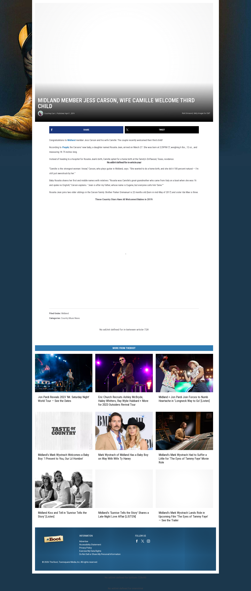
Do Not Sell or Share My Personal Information (100, 554)
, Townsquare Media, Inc (69, 562)
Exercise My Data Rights (90, 551)
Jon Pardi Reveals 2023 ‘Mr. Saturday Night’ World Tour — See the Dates (63, 399)
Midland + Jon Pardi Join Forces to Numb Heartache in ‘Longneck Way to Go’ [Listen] (184, 399)
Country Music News (70, 318)
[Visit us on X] (144, 541)
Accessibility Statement (90, 544)
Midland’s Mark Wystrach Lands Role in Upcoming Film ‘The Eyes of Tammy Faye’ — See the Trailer (183, 516)
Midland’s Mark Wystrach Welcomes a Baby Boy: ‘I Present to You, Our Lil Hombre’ (63, 456)
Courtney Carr (49, 113)
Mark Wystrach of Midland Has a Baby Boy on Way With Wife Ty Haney (123, 456)
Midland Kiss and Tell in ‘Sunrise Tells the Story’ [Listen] (62, 514)
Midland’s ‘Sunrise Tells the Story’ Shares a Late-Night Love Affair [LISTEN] (123, 514)
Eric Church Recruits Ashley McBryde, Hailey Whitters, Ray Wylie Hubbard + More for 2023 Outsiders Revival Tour (123, 400)
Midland (71, 140)
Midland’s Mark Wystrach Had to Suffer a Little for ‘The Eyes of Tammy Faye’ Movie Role (184, 458)
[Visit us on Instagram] (150, 541)
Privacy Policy (85, 548)
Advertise (83, 541)
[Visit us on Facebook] (138, 541)
